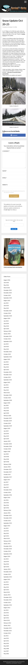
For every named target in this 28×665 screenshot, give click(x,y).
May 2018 (6, 459)
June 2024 (6, 323)
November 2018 (8, 446)
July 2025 (6, 303)
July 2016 (6, 500)
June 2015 (6, 530)
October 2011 (7, 633)
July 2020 (6, 405)
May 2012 (6, 615)
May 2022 (6, 367)
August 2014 (7, 556)
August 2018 (7, 451)
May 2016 (6, 505)
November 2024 (8, 310)
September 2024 (8, 315)
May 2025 (6, 308)
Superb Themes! (18, 663)
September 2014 (8, 554)
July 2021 (6, 385)
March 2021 (7, 392)
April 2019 (6, 438)
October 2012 (7, 602)
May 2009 (6, 646)
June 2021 (6, 387)
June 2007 (6, 651)
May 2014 (6, 564)
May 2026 (6, 285)
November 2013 (8, 571)
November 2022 (8, 351)
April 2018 (6, 461)
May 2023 (6, 349)
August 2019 (7, 428)
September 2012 (8, 605)
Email (4, 177)
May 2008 (6, 648)
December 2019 (8, 418)
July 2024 (6, 321)
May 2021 (6, 390)
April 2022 (6, 369)
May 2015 (6, 533)
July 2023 (6, 344)
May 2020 (6, 410)
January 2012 (7, 625)
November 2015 (8, 518)
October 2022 (7, 354)
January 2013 (7, 594)
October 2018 (7, 449)
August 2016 (7, 497)
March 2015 (7, 538)
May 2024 (6, 326)
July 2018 (6, 454)
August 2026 (7, 280)
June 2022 (6, 364)
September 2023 (8, 341)
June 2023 (6, 346)
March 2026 (7, 287)
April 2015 (6, 536)
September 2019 (8, 426)
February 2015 (7, 541)
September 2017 (8, 477)
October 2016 (7, 492)
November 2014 (8, 548)
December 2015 (8, 515)
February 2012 (7, 623)
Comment (6, 151)
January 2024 (7, 333)
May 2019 (6, 436)
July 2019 (6, 431)
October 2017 (7, 474)
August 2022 (7, 359)
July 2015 (6, 528)
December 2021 (8, 372)
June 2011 (6, 638)
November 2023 (8, 336)
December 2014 (8, 546)
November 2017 (8, 472)
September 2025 (8, 298)
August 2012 (7, 607)
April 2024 (6, 328)
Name (4, 171)
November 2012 (8, 600)
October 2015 (7, 520)
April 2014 (6, 566)
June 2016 (6, 502)
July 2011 (6, 635)
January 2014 (7, 569)
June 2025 (6, 305)
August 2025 (7, 300)
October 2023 (7, 338)
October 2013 (7, 574)
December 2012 (8, 597)
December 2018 (8, 443)
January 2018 (7, 466)
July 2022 (6, 362)
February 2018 (7, 464)
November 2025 (8, 292)
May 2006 (6, 653)
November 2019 (8, 420)
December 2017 (8, 469)
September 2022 (8, 356)
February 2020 (7, 415)
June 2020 (6, 408)
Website (5, 184)
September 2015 (8, 523)
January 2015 (7, 543)
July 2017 (6, 482)
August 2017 (7, 479)
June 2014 (6, 561)
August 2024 (7, 318)
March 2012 (7, 620)
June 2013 (6, 584)
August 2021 (7, 382)
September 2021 (8, 379)
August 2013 (7, 579)
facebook (15, 135)
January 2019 (7, 441)
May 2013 (6, 587)
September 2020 (8, 400)
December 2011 (8, 628)
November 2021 (8, 374)
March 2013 (7, 592)
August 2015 (7, 525)
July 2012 (6, 610)
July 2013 (6, 582)
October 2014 (7, 551)
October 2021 (7, 377)
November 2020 (8, 395)
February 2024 (7, 331)
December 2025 (8, 290)
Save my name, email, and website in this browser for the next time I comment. (14, 191)
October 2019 (7, 423)
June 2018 (6, 456)
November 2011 (8, 630)
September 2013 (8, 577)
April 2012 (6, 617)
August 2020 (7, 403)
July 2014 (6, 559)
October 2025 (7, 295)
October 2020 (7, 397)
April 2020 (6, 413)
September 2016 (8, 495)
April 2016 (6, 507)
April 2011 (6, 640)
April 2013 (6, 589)
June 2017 (6, 484)
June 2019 (6, 433)
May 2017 (6, 487)
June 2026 (6, 282)
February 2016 (7, 510)
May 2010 (6, 643)
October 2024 (7, 313)
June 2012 (6, 612)
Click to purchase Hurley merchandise (13, 267)
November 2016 (8, 489)
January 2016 (7, 513)
